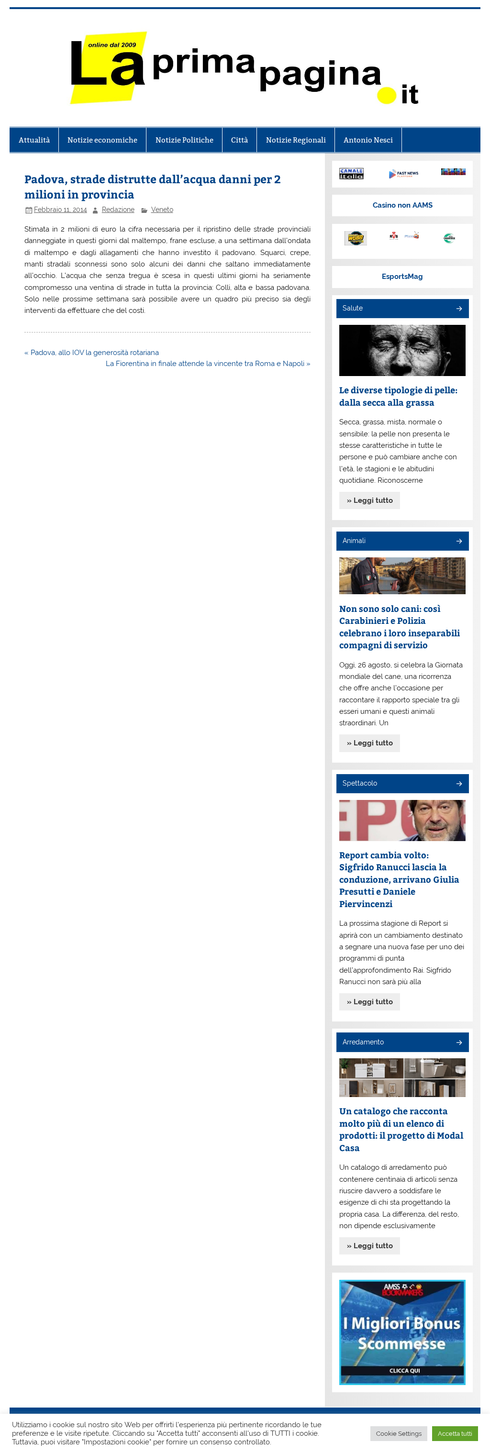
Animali (354, 540)
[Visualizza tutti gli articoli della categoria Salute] (459, 309)
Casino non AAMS (403, 205)
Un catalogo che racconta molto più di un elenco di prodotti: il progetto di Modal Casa (401, 1129)
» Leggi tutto (370, 500)
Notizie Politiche (184, 139)
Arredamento (363, 1042)
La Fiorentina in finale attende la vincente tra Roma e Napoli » (208, 363)
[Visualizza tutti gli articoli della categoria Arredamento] (459, 1043)
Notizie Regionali (296, 139)
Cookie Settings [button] (399, 1433)
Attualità (34, 139)
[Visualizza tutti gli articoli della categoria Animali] (459, 542)
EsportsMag (402, 276)
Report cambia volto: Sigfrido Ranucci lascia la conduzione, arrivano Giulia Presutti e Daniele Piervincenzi (399, 879)
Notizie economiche (102, 139)
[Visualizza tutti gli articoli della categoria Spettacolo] (459, 784)
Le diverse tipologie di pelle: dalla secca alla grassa (398, 396)
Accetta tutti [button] (455, 1433)
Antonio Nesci (368, 139)
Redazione (118, 209)
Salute (353, 308)
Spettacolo (360, 783)
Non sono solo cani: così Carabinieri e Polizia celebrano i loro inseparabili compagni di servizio (399, 626)
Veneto (162, 209)
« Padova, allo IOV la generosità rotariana (91, 352)
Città (239, 139)
